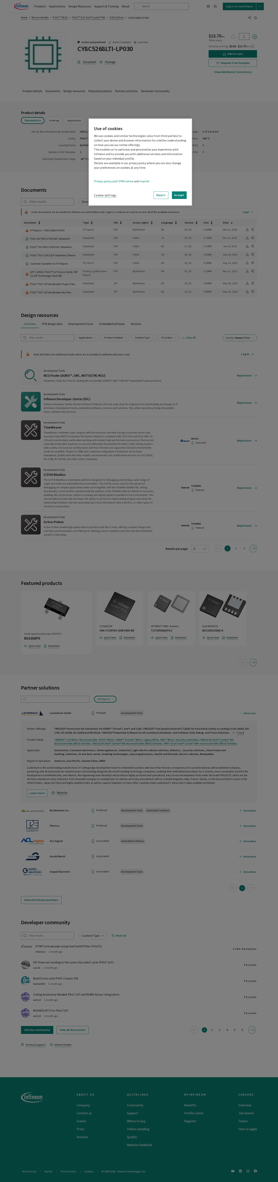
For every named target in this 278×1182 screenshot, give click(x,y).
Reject (161, 195)
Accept (179, 195)
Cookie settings (105, 195)
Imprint (144, 181)
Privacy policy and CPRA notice (114, 181)
